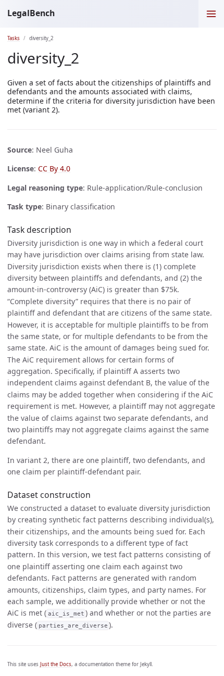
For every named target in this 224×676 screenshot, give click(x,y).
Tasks (13, 38)
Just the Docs (55, 664)
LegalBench (31, 13)
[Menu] (211, 14)
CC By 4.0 (54, 168)
